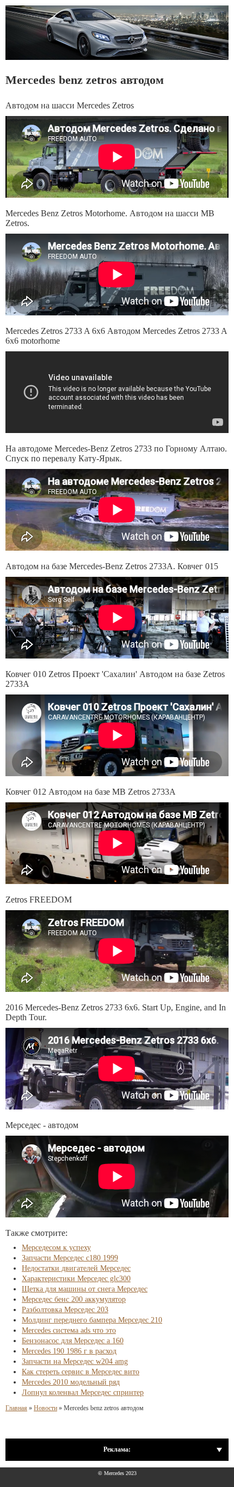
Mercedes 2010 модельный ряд (71, 1382)
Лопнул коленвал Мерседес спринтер (83, 1392)
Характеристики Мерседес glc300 (76, 1279)
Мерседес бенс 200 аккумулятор (74, 1299)
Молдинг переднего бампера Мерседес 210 (92, 1320)
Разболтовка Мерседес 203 (65, 1310)
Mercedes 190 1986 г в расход (69, 1351)
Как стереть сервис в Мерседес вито (80, 1372)
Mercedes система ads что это (69, 1330)
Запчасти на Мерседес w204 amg (75, 1361)
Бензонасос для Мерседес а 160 (73, 1341)
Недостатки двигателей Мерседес (76, 1268)
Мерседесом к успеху (56, 1248)
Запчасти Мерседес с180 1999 (70, 1258)
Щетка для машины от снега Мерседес (84, 1289)
